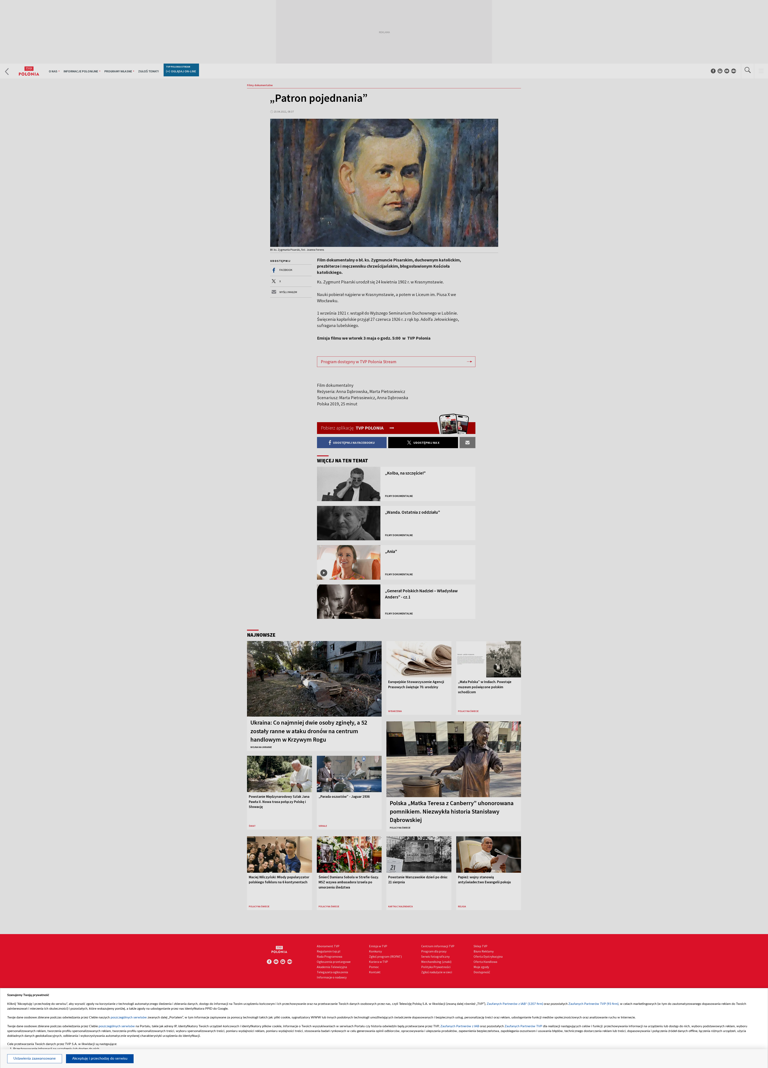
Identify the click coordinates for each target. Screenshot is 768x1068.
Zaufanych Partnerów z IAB (459, 1026)
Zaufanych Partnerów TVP (523, 1026)
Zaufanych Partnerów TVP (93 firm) (593, 1003)
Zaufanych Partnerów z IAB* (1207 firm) (515, 1003)
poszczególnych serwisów (129, 1017)
